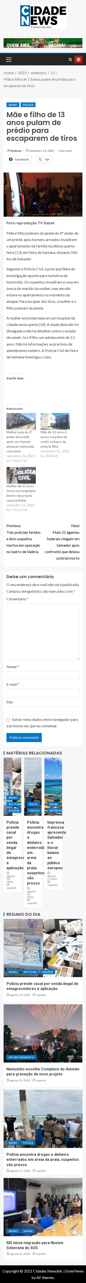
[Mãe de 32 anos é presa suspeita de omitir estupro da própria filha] (55, 421)
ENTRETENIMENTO (21, 1057)
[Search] (70, 59)
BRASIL (13, 797)
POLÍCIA (28, 104)
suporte (11, 888)
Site (9, 702)
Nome (12, 666)
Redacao (16, 150)
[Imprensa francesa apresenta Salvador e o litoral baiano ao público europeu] (53, 787)
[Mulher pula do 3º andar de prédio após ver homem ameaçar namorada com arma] (21, 421)
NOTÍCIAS (15, 804)
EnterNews (74, 1271)
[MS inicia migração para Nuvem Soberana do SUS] (43, 1207)
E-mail (12, 684)
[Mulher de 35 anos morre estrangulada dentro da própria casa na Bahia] (21, 475)
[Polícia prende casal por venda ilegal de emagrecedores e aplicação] (12, 787)
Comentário (17, 599)
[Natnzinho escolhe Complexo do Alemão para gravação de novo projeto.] (43, 1033)
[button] (8, 59)
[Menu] (8, 59)
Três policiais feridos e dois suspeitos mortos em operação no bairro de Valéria (23, 538)
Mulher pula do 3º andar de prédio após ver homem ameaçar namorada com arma (20, 441)
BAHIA (13, 104)
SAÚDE (28, 1231)
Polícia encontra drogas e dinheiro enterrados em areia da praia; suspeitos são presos (42, 1159)
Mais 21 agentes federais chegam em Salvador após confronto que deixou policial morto (62, 541)
